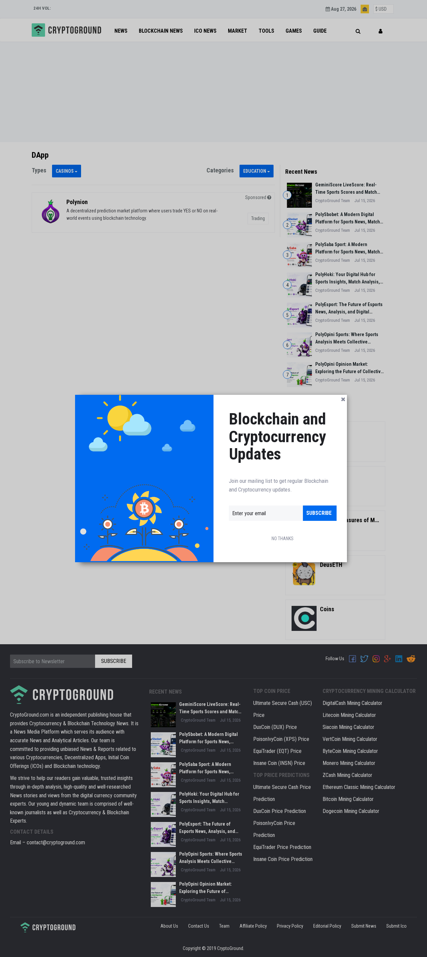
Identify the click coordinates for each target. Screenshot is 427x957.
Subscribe (319, 513)
